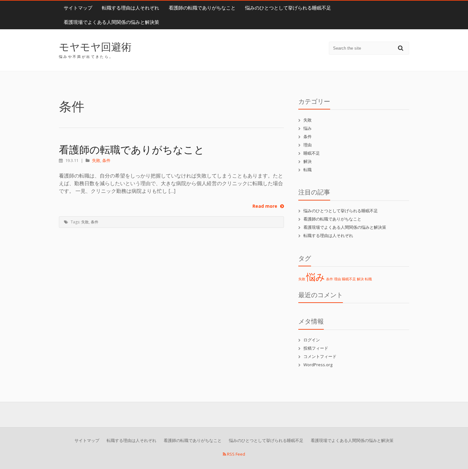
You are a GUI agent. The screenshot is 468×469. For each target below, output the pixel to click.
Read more (265, 206)
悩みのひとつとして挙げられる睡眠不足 (288, 7)
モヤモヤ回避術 (95, 46)
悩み (307, 128)
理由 (307, 145)
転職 (307, 169)
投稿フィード (315, 348)
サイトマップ (78, 7)
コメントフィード (320, 356)
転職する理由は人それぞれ (130, 7)
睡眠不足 (311, 153)
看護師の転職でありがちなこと (202, 7)
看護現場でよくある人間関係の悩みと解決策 (111, 22)
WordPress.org (317, 365)
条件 (106, 160)
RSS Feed (235, 454)
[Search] (401, 48)
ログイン (311, 340)
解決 (307, 161)
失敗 (96, 160)
